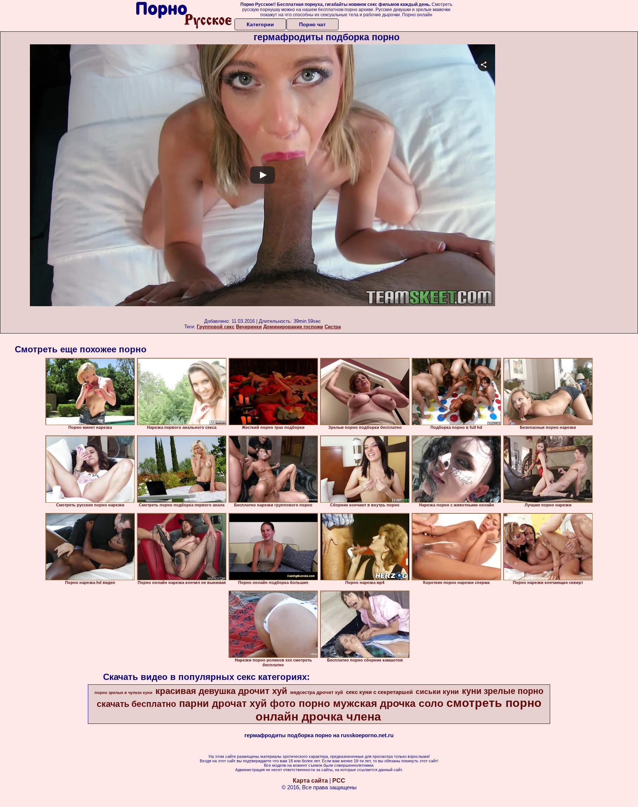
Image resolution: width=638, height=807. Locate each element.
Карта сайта (310, 780)
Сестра (333, 326)
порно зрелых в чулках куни (123, 692)
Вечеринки (249, 326)
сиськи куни (437, 691)
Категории (260, 24)
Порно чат (312, 24)
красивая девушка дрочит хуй (221, 691)
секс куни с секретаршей (379, 692)
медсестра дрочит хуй (316, 692)
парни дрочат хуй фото (237, 703)
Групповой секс (215, 326)
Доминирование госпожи (293, 326)
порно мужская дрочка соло (371, 703)
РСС (338, 780)
